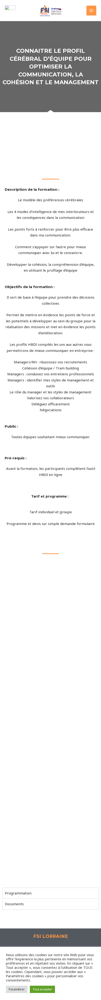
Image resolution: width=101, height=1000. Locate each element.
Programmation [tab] (18, 893)
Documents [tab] (14, 903)
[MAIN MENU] (91, 11)
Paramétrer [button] (17, 989)
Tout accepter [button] (42, 989)
